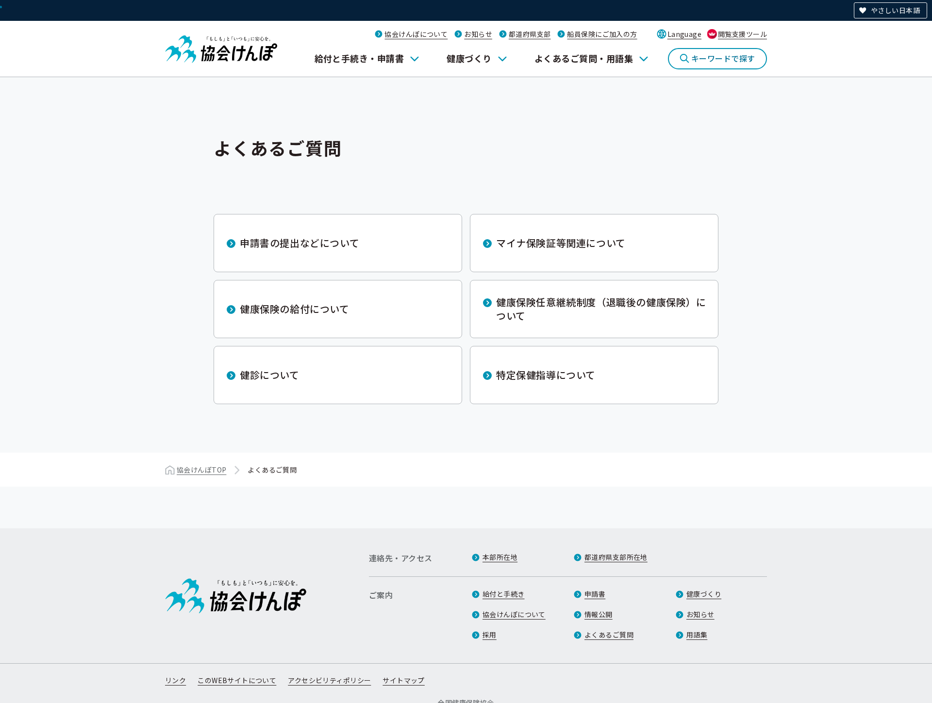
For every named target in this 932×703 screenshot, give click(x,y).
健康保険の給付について (295, 309)
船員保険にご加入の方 (602, 34)
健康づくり (469, 58)
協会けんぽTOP (201, 469)
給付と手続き (504, 594)
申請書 (594, 594)
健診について (270, 375)
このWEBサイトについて (237, 680)
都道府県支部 (530, 34)
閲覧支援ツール (742, 34)
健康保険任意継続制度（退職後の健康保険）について (601, 309)
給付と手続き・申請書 (359, 58)
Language (684, 34)
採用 (490, 634)
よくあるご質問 (608, 634)
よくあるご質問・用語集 (583, 58)
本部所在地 (500, 557)
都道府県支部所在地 (616, 557)
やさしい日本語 (895, 10)
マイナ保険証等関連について (561, 243)
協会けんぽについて (416, 34)
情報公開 (598, 614)
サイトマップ (404, 680)
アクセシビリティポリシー (329, 680)
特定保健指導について (546, 375)
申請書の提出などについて (299, 243)
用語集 (696, 634)
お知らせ (478, 34)
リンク (175, 680)
